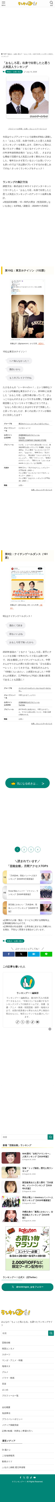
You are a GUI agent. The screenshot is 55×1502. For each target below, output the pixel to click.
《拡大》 (40, 343)
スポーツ (6, 1354)
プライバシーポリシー (12, 1419)
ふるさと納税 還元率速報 (13, 1467)
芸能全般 (6, 1342)
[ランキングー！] (27, 3)
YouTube (22, 437)
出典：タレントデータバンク (41, 489)
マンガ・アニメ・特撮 (12, 1360)
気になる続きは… (27, 783)
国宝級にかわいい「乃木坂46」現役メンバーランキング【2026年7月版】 (23, 908)
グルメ (5, 1372)
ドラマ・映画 (8, 1377)
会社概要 (6, 1407)
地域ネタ (6, 1366)
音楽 (4, 1383)
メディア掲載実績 (10, 1425)
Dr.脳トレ (6, 1449)
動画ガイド (7, 1461)
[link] (18, 1022)
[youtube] (37, 1022)
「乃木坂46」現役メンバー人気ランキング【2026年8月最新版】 (22, 877)
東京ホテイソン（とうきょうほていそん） (34, 423)
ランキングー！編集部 (28, 993)
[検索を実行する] (50, 1137)
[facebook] (20, 1477)
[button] (9, 954)
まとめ (5, 1389)
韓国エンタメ (8, 1348)
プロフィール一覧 (10, 1395)
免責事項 (6, 1413)
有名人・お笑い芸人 (14, 71)
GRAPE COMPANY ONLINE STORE (32, 440)
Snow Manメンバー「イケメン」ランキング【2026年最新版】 (23, 892)
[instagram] (27, 1022)
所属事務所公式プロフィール (29, 435)
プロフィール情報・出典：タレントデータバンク (27, 128)
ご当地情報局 (8, 1455)
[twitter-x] (22, 1022)
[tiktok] (32, 1022)
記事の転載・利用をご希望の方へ (17, 1430)
